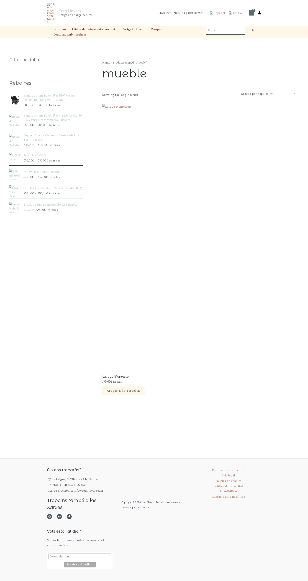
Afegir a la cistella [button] (123, 390)
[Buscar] (253, 30)
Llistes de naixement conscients (94, 29)
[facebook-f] (70, 516)
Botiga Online (132, 29)
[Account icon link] (259, 12)
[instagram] (51, 516)
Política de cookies (228, 481)
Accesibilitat (228, 491)
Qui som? (59, 29)
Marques (157, 29)
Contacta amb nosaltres (69, 34)
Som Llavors (70, 11)
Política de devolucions (228, 470)
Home (106, 62)
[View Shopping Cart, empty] (251, 13)
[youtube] (61, 516)
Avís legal (228, 475)
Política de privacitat (228, 486)
